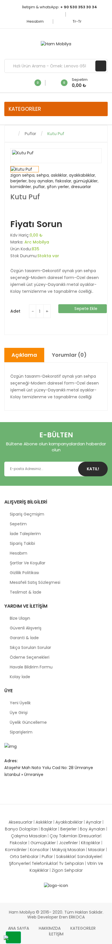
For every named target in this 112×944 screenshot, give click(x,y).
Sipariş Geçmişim (27, 514)
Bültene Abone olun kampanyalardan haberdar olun (56, 447)
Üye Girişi (19, 712)
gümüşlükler (85, 181)
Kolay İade (20, 677)
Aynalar (93, 822)
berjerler (18, 181)
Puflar (30, 133)
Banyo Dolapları (22, 829)
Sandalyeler (89, 856)
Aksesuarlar (20, 822)
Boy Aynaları (93, 829)
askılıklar (59, 175)
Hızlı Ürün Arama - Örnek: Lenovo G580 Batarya (100, 66)
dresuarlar (81, 187)
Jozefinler (68, 843)
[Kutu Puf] (24, 169)
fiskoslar (63, 181)
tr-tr (77, 21)
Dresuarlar (90, 836)
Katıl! (93, 469)
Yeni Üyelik (20, 703)
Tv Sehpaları (72, 863)
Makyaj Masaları (69, 850)
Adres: (11, 761)
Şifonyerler (19, 863)
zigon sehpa (22, 175)
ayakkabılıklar (82, 175)
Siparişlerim (21, 732)
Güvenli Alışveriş (25, 628)
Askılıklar (44, 822)
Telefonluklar (44, 863)
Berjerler (69, 829)
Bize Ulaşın (20, 618)
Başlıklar (49, 829)
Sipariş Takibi (22, 543)
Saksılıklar (65, 856)
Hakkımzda (50, 928)
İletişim (56, 934)
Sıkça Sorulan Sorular (30, 647)
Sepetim (18, 524)
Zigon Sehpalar (67, 870)
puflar (39, 187)
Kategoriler (83, 928)
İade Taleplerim (25, 534)
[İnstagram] (7, 787)
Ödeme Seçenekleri (29, 657)
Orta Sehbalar (25, 856)
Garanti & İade (24, 638)
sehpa (42, 175)
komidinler (20, 187)
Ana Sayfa (18, 928)
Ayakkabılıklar (69, 822)
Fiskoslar (18, 843)
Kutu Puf (55, 133)
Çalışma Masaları (29, 836)
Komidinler (16, 850)
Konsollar (39, 850)
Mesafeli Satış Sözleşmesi (35, 582)
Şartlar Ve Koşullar (27, 563)
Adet (15, 311)
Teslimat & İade (25, 592)
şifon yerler (58, 187)
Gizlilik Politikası (24, 573)
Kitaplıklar (90, 843)
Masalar (96, 850)
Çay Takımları (64, 836)
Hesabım (36, 21)
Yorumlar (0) (69, 354)
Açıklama (24, 354)
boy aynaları (41, 181)
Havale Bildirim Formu (31, 667)
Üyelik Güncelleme (28, 722)
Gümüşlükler (43, 843)
